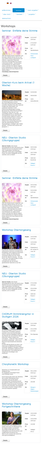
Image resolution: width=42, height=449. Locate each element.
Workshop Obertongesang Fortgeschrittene (16, 405)
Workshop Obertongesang (16, 229)
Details (5, 75)
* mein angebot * (33, 10)
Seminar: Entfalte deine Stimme (19, 30)
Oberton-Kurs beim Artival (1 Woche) (18, 84)
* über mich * (6, 14)
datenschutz (6, 18)
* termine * (18, 10)
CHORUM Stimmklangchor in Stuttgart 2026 (18, 315)
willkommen (6, 10)
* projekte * (32, 14)
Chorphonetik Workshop (15, 364)
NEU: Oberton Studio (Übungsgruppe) (14, 139)
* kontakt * (19, 14)
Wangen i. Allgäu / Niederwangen (34, 389)
